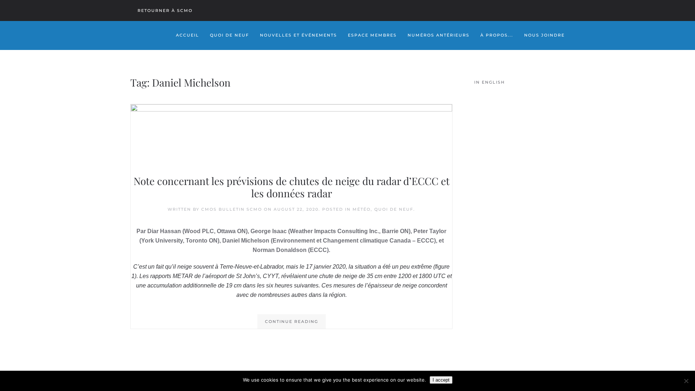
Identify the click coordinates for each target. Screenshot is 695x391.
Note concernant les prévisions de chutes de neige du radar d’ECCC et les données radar (292, 187)
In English (489, 82)
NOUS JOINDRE (544, 35)
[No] (686, 380)
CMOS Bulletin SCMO (231, 209)
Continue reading (291, 321)
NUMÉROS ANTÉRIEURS (438, 35)
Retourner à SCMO (165, 10)
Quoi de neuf (393, 209)
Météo (362, 209)
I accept (441, 380)
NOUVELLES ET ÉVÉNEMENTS (298, 35)
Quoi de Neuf (229, 35)
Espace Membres (372, 35)
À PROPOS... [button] (496, 35)
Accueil (187, 35)
